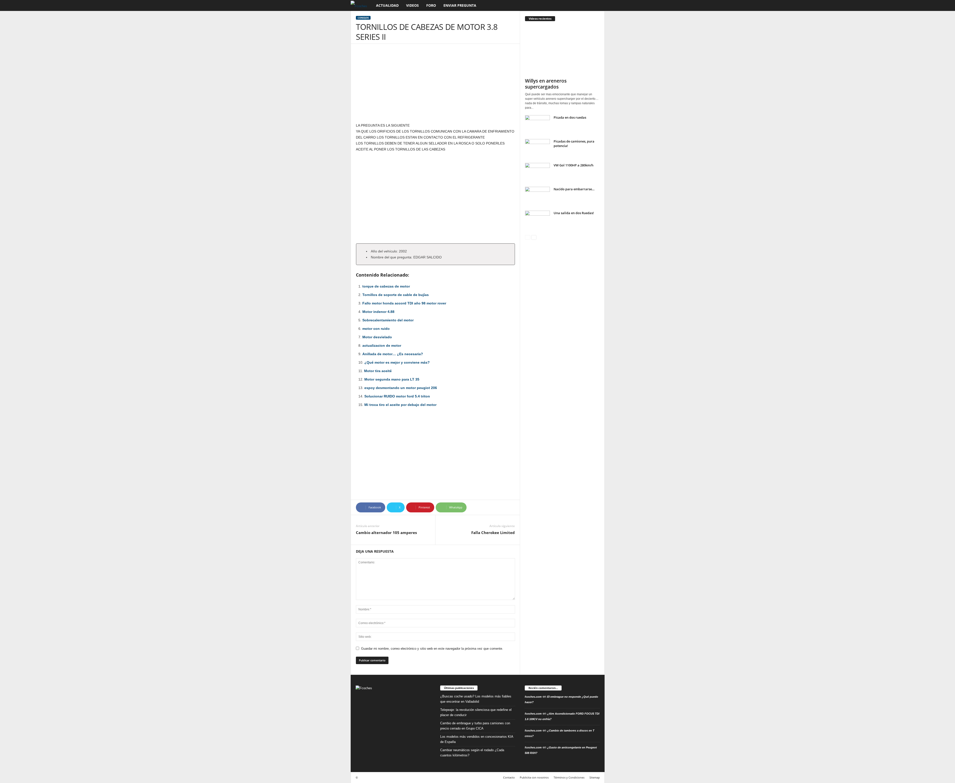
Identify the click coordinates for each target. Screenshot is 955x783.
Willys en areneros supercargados (546, 84)
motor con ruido (376, 329)
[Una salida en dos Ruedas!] (537, 220)
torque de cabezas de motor (386, 286)
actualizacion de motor (381, 345)
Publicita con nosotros (534, 777)
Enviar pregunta (459, 5)
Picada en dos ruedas (570, 117)
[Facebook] (361, 712)
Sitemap (594, 777)
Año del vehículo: (384, 251)
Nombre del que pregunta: (391, 257)
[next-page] (533, 237)
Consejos (363, 17)
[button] (597, 5)
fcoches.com (533, 696)
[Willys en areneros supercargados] (562, 51)
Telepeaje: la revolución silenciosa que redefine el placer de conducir (476, 712)
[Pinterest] (371, 712)
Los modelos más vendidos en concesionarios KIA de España (476, 739)
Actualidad (387, 5)
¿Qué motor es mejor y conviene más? (397, 362)
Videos (412, 5)
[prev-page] (527, 237)
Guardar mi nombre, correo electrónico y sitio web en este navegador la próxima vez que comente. (432, 648)
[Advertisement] (435, 85)
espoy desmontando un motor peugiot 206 (400, 388)
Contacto (509, 777)
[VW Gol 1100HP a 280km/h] (537, 172)
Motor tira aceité (378, 371)
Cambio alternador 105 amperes (386, 532)
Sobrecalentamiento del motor (388, 320)
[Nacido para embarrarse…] (537, 196)
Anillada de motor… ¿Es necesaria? (392, 354)
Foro (431, 5)
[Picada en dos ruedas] (537, 124)
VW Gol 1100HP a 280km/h (573, 165)
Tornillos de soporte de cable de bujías (395, 295)
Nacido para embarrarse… (574, 189)
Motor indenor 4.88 (378, 312)
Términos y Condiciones (569, 777)
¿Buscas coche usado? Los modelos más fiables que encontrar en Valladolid (475, 698)
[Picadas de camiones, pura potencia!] (537, 148)
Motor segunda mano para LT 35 (391, 379)
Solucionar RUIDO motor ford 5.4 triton (397, 396)
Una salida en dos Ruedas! (574, 213)
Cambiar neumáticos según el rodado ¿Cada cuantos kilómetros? (472, 752)
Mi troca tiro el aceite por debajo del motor (400, 405)
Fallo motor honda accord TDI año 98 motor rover (404, 303)
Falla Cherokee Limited (493, 532)
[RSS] (381, 712)
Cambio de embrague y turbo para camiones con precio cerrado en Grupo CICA (475, 725)
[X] (390, 712)
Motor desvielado (377, 337)
